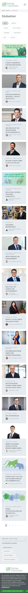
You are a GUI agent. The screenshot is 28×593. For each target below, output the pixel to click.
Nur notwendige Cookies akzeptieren (12, 591)
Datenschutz (6, 587)
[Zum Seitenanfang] (25, 538)
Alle (5, 23)
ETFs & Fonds (16, 28)
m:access (6, 551)
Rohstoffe (17, 32)
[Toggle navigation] (25, 4)
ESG (5, 37)
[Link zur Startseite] (7, 4)
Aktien (6, 28)
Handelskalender (9, 559)
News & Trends (6, 10)
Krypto (13, 37)
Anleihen (6, 32)
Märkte (13, 23)
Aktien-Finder (8, 555)
